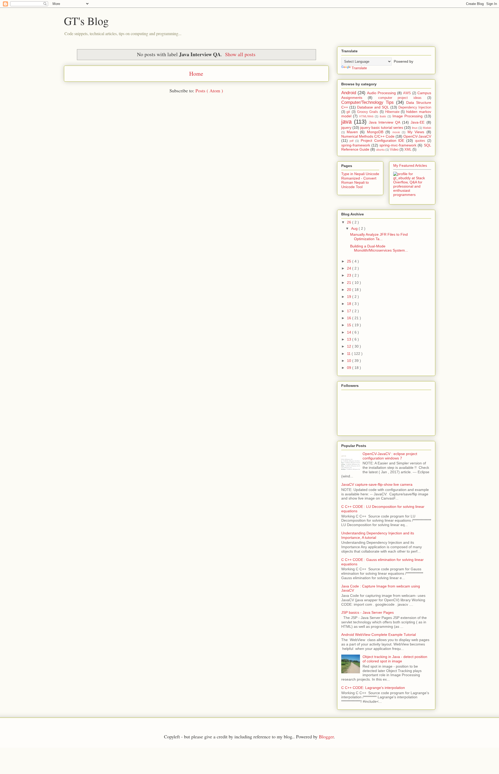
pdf (351, 140)
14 (349, 332)
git (348, 112)
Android (348, 92)
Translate (359, 68)
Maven (352, 132)
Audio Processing (381, 93)
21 (349, 282)
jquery (346, 127)
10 (349, 361)
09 (349, 368)
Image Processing (407, 116)
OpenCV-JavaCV (417, 136)
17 (349, 311)
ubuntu (380, 149)
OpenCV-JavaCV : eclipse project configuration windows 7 (390, 456)
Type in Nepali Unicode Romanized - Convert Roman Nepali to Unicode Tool (360, 180)
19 (349, 297)
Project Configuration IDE (382, 140)
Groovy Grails (367, 112)
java (346, 121)
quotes (420, 141)
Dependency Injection (414, 107)
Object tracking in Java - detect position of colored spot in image (395, 659)
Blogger (326, 736)
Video (394, 149)
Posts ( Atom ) (209, 90)
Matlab (427, 127)
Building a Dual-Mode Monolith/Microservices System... (379, 248)
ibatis (383, 116)
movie (396, 132)
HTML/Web (366, 116)
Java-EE (417, 122)
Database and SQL (373, 107)
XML (407, 149)
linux (415, 127)
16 (349, 318)
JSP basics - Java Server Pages (367, 612)
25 (349, 261)
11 (349, 353)
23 (349, 275)
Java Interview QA (384, 122)
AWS (407, 93)
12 (349, 346)
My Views (416, 132)
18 (349, 304)
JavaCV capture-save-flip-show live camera (376, 484)
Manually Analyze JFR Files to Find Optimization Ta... (379, 236)
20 (349, 289)
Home (196, 73)
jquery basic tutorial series (381, 127)
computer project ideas (400, 98)
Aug (355, 228)
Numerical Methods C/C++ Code (368, 136)
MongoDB (375, 132)
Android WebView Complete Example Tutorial (378, 634)
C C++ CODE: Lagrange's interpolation (373, 688)
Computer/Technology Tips (367, 102)
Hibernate (392, 112)
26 (349, 222)
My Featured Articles (410, 165)
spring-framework (355, 145)
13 (349, 339)
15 (349, 325)
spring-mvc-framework (397, 145)
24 (349, 268)
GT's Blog (86, 21)
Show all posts (240, 54)
